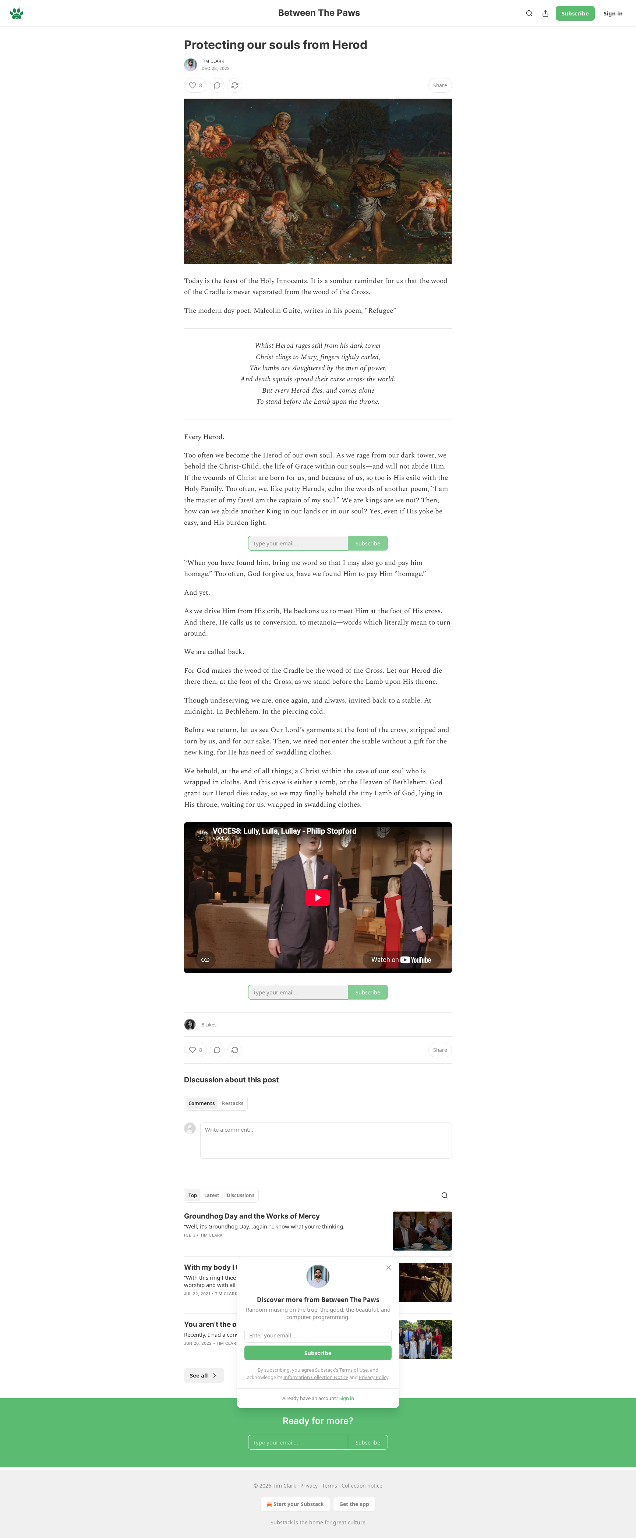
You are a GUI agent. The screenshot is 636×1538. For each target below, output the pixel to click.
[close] (389, 1267)
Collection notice (362, 1485)
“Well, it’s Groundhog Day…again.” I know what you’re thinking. (264, 1226)
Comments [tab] (201, 1103)
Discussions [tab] (240, 1195)
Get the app (354, 1503)
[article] (318, 1231)
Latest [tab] (211, 1195)
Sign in (613, 13)
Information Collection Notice (315, 1377)
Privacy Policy (373, 1377)
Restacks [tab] (232, 1103)
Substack (282, 1522)
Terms (329, 1485)
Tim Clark (213, 61)
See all (199, 1375)
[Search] (529, 13)
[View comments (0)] (217, 85)
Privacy (309, 1485)
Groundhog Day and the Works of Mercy (252, 1216)
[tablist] (216, 1103)
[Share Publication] (545, 13)
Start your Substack (298, 1503)
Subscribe (575, 13)
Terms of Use (353, 1369)
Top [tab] (192, 1195)
